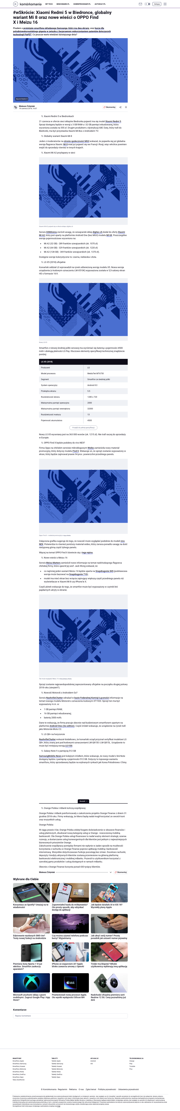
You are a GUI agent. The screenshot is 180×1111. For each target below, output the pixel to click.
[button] (147, 4)
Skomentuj (110, 107)
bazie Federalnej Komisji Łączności (91, 697)
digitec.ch (97, 232)
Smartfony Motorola (19, 1069)
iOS (91, 1064)
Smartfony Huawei (19, 1066)
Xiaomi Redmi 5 (113, 121)
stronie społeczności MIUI (76, 141)
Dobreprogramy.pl (82, 4)
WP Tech (49, 4)
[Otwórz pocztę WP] (140, 4)
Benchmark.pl (63, 4)
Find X (76, 451)
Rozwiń (82, 801)
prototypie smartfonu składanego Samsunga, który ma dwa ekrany (56, 28)
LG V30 (68, 745)
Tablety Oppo (56, 1077)
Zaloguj (157, 4)
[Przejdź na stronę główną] (15, 6)
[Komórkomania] (32, 4)
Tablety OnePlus (57, 1074)
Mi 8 (65, 144)
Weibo (91, 448)
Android (93, 1061)
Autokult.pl (100, 4)
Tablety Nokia (56, 1072)
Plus (130, 1069)
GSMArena (51, 232)
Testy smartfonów (18, 1080)
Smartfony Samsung (19, 1064)
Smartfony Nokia (18, 1072)
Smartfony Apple (18, 1061)
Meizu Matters (53, 562)
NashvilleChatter (54, 697)
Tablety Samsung (57, 1064)
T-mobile (132, 1066)
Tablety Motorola (57, 1069)
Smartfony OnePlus (19, 1074)
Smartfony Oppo (18, 1077)
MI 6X (109, 235)
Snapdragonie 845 (104, 571)
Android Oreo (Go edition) (62, 726)
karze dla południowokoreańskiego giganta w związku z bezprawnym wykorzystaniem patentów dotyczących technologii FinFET (62, 31)
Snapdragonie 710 (78, 574)
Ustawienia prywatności (128, 1089)
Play (130, 1064)
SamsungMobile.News (50, 756)
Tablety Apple (56, 1061)
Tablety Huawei (57, 1066)
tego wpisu (87, 552)
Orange (131, 1061)
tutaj (58, 1106)
